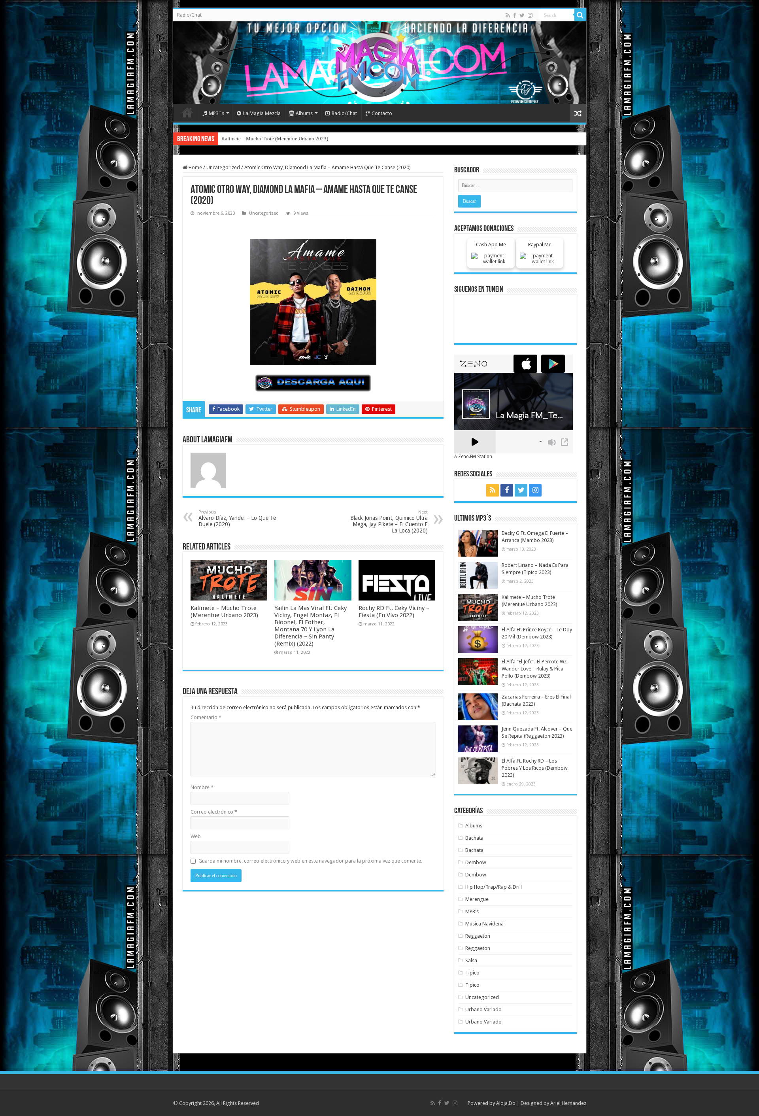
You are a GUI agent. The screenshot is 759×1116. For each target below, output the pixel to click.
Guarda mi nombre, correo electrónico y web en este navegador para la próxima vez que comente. (310, 861)
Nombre (202, 787)
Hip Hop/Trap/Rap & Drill (493, 887)
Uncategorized (223, 167)
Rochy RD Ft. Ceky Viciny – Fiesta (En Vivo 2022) (394, 611)
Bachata (474, 838)
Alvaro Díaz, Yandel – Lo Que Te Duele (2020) (237, 518)
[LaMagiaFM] (379, 62)
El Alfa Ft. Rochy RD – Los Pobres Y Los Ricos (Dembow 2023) (535, 768)
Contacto (382, 113)
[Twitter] (522, 15)
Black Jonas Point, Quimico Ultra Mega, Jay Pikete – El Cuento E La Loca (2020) (389, 522)
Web (196, 836)
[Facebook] (514, 15)
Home (187, 112)
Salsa (471, 960)
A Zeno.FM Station (473, 457)
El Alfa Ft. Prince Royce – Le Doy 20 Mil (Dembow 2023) (283, 139)
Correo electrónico (214, 812)
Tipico (472, 973)
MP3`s (216, 113)
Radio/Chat (189, 15)
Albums (304, 113)
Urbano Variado (483, 1009)
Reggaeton (477, 936)
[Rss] (508, 15)
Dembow (475, 862)
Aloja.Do (505, 1103)
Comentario (206, 717)
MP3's (472, 911)
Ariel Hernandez (568, 1103)
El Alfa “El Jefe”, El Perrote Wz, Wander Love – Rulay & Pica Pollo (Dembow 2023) (535, 669)
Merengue (477, 899)
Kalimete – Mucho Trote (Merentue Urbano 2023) (224, 611)
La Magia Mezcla (262, 113)
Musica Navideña (484, 924)
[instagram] (530, 15)
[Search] (580, 15)
